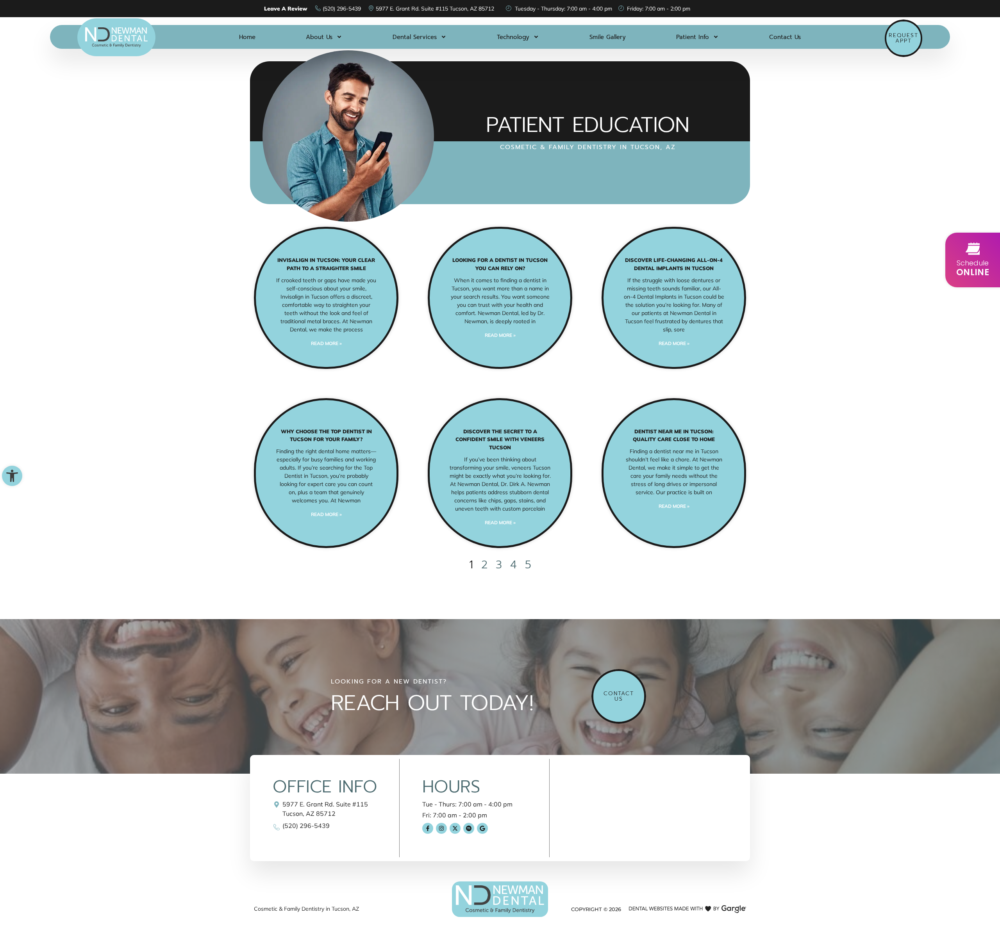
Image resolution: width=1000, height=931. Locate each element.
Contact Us (785, 37)
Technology (513, 37)
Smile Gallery (607, 37)
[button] (12, 476)
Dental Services (415, 37)
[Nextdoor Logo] (468, 828)
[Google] (482, 828)
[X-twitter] (455, 828)
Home (247, 37)
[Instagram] (441, 828)
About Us (319, 37)
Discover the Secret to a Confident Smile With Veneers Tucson (500, 439)
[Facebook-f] (427, 828)
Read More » (326, 343)
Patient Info (692, 37)
